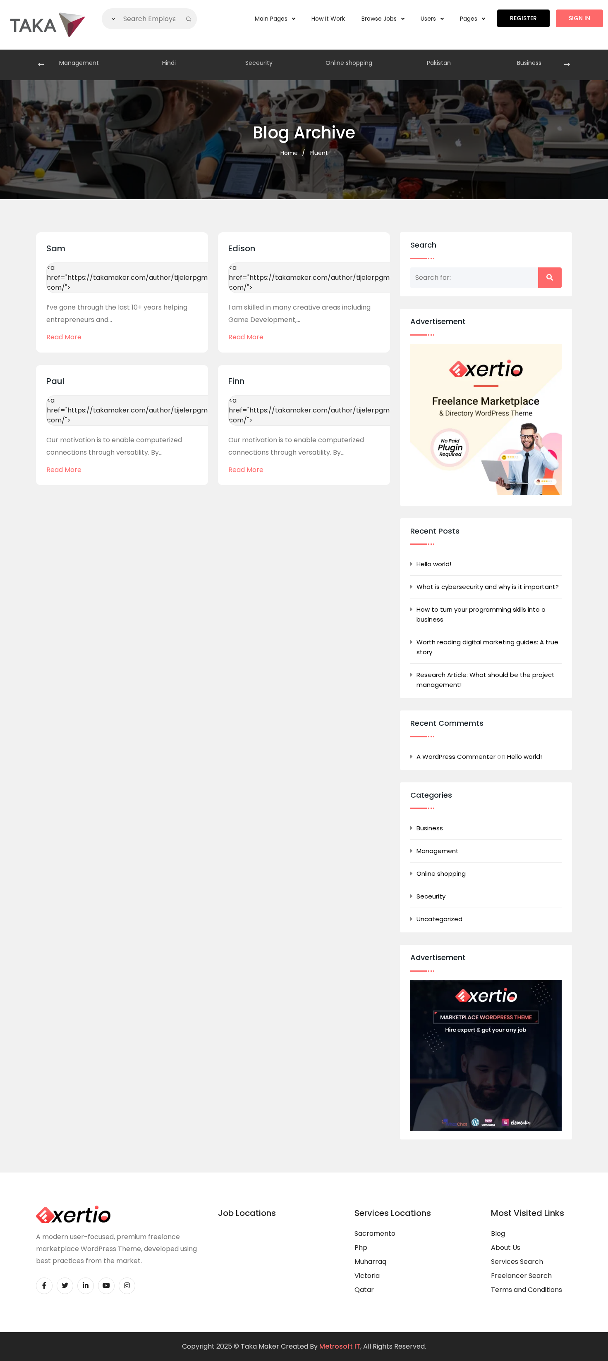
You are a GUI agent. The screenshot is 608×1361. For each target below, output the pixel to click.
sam (55, 248)
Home (289, 153)
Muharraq (370, 1261)
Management (79, 63)
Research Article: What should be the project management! (486, 679)
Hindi (169, 63)
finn (236, 381)
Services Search (517, 1261)
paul (55, 381)
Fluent (319, 153)
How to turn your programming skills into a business (481, 614)
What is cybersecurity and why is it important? (488, 586)
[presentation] (41, 65)
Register (523, 18)
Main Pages (272, 18)
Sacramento (374, 1233)
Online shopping (349, 63)
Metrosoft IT (339, 1346)
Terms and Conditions (526, 1289)
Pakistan (439, 63)
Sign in (579, 18)
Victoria (367, 1275)
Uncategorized (439, 919)
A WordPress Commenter (456, 756)
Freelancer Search (521, 1275)
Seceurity (259, 63)
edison (241, 248)
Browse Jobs (379, 18)
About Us (505, 1247)
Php (360, 1247)
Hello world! (434, 564)
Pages (469, 18)
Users (429, 18)
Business (529, 63)
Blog (498, 1233)
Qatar (364, 1289)
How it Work (328, 18)
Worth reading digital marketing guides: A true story (487, 647)
